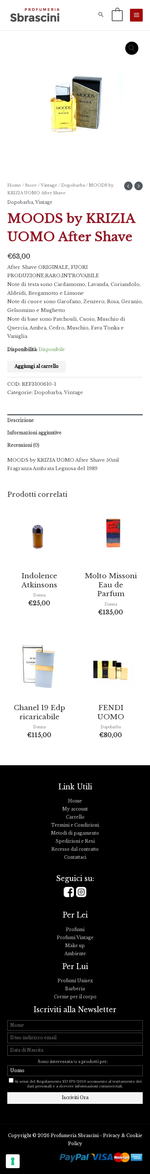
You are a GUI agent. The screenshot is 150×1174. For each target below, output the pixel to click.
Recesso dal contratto (75, 849)
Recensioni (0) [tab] (23, 445)
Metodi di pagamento (75, 833)
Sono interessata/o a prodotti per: (73, 1061)
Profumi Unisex (75, 980)
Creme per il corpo (75, 996)
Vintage (49, 185)
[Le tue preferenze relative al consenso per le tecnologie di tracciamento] (13, 1161)
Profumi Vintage (75, 937)
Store (31, 185)
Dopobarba (73, 185)
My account (75, 809)
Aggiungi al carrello (37, 366)
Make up (75, 945)
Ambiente (75, 953)
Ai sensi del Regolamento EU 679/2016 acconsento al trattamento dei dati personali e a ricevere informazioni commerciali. (78, 1084)
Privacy (111, 1135)
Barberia (75, 988)
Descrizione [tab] (20, 420)
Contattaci (75, 857)
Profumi (75, 929)
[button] (101, 15)
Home (14, 185)
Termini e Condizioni (75, 825)
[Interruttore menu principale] (136, 15)
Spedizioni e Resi (75, 841)
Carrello (75, 817)
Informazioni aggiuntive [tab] (34, 432)
